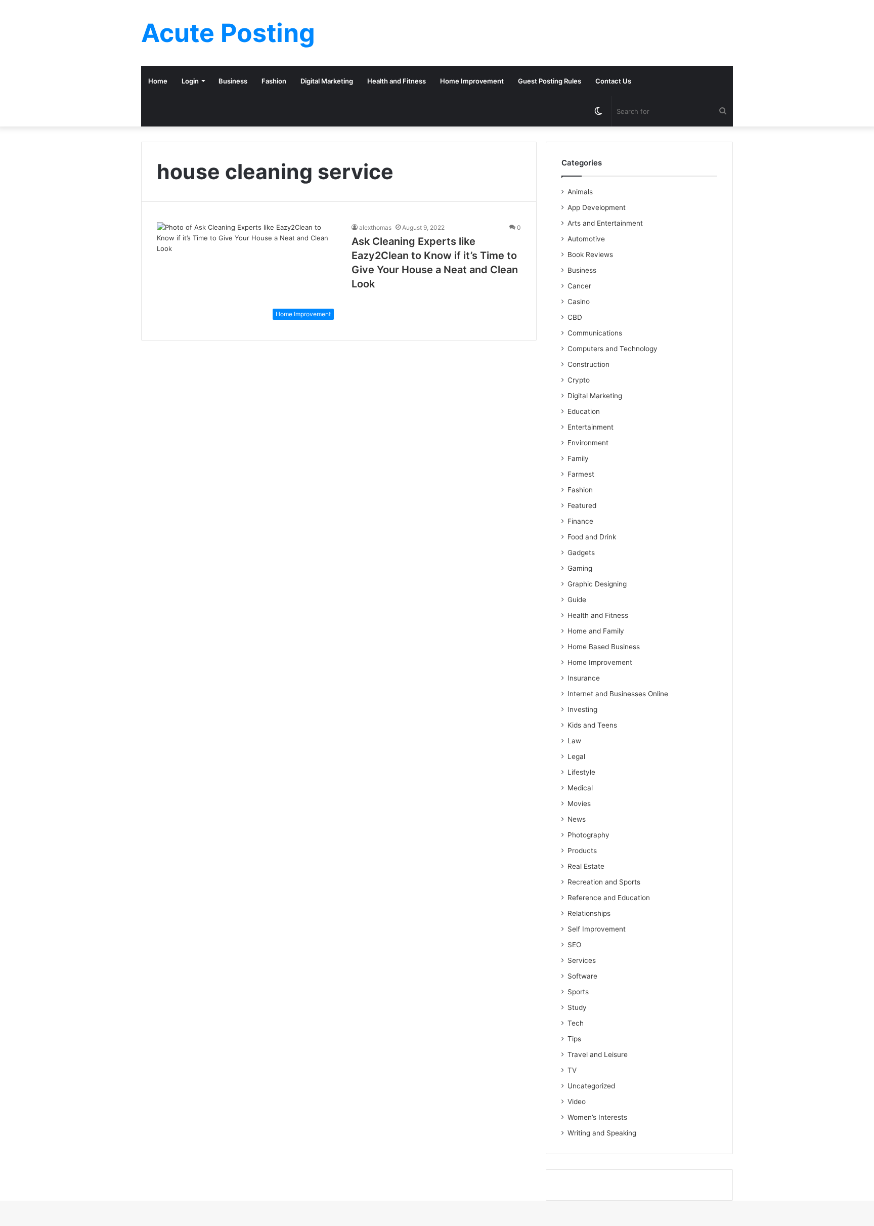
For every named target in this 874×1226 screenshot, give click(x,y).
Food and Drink (591, 537)
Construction (588, 364)
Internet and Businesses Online (617, 694)
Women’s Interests (597, 1117)
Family (578, 458)
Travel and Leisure (597, 1054)
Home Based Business (603, 647)
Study (577, 1007)
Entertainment (590, 427)
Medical (580, 788)
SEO (574, 945)
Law (574, 741)
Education (583, 411)
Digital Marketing (326, 81)
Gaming (579, 568)
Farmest (580, 474)
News (576, 819)
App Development (596, 207)
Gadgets (581, 552)
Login (190, 81)
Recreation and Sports (603, 882)
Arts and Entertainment (605, 223)
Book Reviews (590, 254)
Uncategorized (591, 1086)
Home (157, 81)
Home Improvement (472, 81)
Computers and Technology (612, 349)
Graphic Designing (597, 584)
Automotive (586, 239)
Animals (580, 192)
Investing (582, 709)
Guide (576, 600)
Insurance (583, 678)
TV (572, 1070)
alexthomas (375, 227)
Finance (580, 521)
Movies (579, 803)
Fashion (273, 81)
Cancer (579, 286)
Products (582, 851)
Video (576, 1101)
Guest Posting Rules (549, 81)
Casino (578, 302)
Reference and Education (608, 898)
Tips (574, 1039)
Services (581, 960)
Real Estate (585, 866)
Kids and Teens (592, 725)
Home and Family (595, 631)
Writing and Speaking (601, 1133)
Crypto (578, 380)
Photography (588, 835)
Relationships (588, 913)
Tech (575, 1023)
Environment (587, 443)
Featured (581, 505)
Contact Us (613, 81)
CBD (574, 317)
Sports (578, 992)
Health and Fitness (396, 81)
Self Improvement (596, 929)
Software (582, 976)
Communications (594, 333)
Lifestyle (581, 772)
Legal (576, 756)
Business (233, 81)
